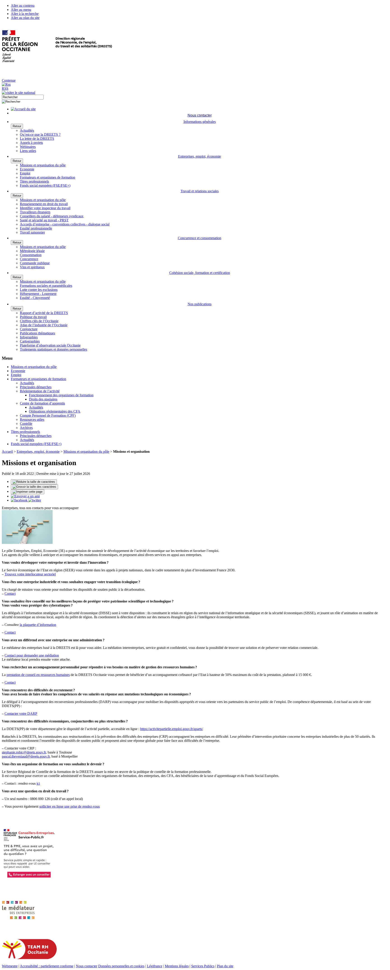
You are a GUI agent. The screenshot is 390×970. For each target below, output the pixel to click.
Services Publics (202, 966)
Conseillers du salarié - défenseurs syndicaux (52, 216)
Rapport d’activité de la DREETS (44, 313)
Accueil (7, 451)
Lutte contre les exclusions (39, 290)
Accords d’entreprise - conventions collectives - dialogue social (64, 224)
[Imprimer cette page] (27, 491)
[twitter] (34, 500)
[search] (23, 97)
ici (38, 783)
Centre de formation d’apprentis (42, 403)
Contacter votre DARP (21, 713)
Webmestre (10, 966)
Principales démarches (35, 387)
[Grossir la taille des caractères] (34, 486)
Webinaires (28, 147)
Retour (17, 126)
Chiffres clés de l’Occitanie (39, 321)
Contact (10, 593)
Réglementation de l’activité (40, 391)
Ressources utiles (32, 419)
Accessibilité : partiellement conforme (46, 966)
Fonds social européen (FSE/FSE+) (45, 185)
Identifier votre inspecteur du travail (45, 208)
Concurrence (29, 259)
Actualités (27, 130)
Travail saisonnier (32, 232)
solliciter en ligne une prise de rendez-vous (69, 806)
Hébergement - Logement (38, 294)
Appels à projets (31, 143)
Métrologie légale (32, 251)
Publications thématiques (37, 333)
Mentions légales (177, 966)
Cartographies (30, 341)
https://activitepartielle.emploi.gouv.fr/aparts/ (171, 729)
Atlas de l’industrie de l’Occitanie (43, 325)
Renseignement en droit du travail (44, 204)
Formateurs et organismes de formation (47, 177)
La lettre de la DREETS (37, 138)
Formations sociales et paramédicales (46, 285)
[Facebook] (19, 500)
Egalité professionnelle (36, 228)
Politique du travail (33, 317)
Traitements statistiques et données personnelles (53, 349)
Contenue (9, 80)
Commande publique (35, 263)
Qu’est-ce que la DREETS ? (40, 134)
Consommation (31, 255)
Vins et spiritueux (32, 267)
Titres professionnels (34, 181)
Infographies (29, 337)
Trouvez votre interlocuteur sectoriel (30, 574)
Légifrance (154, 966)
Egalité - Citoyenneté (35, 298)
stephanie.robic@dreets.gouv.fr (24, 752)
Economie (27, 169)
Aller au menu (21, 9)
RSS (5, 88)
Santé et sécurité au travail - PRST (44, 220)
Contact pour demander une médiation (32, 655)
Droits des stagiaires (43, 399)
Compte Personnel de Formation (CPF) (48, 415)
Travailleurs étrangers (35, 212)
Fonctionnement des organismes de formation (61, 395)
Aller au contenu (23, 5)
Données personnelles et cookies (121, 966)
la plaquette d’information (38, 625)
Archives (26, 428)
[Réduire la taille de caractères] (34, 481)
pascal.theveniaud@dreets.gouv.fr (26, 756)
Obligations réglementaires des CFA (54, 411)
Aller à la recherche (25, 14)
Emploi (25, 173)
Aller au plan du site (25, 18)
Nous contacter (86, 966)
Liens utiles (28, 151)
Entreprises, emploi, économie (38, 451)
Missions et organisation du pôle (43, 165)
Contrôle (26, 423)
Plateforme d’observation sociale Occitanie (50, 345)
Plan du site (225, 966)
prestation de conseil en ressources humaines (38, 675)
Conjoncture (28, 329)
